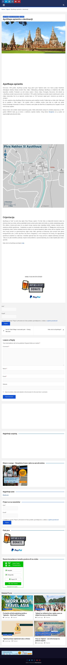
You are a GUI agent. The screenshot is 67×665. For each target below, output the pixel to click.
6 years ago (40, 617)
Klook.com (6, 495)
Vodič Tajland (46, 634)
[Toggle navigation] (4, 5)
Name (5, 368)
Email (5, 376)
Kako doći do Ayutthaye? (54, 329)
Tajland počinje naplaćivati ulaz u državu (16, 639)
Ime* (3, 306)
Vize (41, 634)
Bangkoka (51, 112)
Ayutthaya (5, 16)
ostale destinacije (14, 16)
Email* (3, 313)
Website (5, 384)
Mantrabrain (38, 662)
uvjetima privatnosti (52, 321)
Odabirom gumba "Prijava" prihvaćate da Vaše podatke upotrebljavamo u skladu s (30, 321)
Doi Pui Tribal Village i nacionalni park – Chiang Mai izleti (18, 330)
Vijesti (10, 609)
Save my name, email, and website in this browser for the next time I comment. (26, 392)
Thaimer (15, 617)
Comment (6, 346)
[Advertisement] (33, 66)
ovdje (22, 243)
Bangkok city (39, 632)
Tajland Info (56, 632)
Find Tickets (14, 583)
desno (44, 632)
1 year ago (7, 617)
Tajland (22, 16)
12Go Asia (13, 586)
